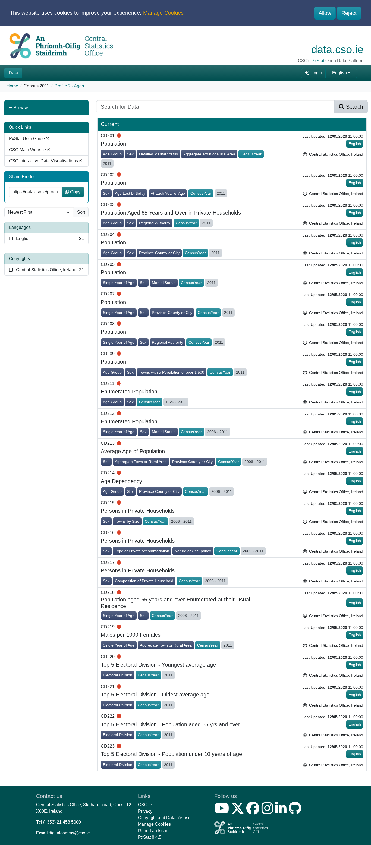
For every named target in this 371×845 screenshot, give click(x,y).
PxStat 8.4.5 (149, 837)
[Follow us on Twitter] (238, 811)
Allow (325, 13)
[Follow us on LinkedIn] (282, 811)
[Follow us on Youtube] (222, 811)
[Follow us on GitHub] (296, 811)
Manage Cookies (163, 13)
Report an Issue (153, 830)
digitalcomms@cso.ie (69, 833)
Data (13, 73)
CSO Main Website (28, 149)
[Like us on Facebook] (254, 811)
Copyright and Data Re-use (164, 817)
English (339, 73)
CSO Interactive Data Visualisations (44, 161)
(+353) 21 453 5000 (62, 822)
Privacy (145, 811)
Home (12, 86)
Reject (349, 13)
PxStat (318, 60)
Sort (81, 212)
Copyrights (19, 258)
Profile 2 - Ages (69, 86)
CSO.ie (145, 804)
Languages (20, 227)
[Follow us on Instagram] (268, 811)
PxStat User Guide (27, 138)
